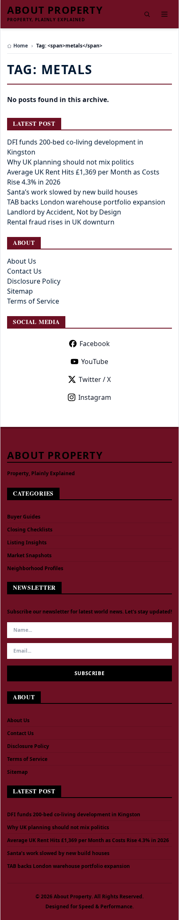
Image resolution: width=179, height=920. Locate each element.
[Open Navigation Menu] (164, 14)
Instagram (94, 397)
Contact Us (24, 271)
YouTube (94, 361)
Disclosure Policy (33, 281)
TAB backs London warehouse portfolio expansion (86, 202)
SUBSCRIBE (89, 673)
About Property (55, 10)
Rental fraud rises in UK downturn (60, 222)
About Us (21, 261)
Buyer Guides (23, 516)
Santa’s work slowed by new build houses (72, 192)
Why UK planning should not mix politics (70, 162)
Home (20, 45)
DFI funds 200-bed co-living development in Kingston (73, 814)
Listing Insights (27, 542)
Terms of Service (33, 301)
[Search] (147, 14)
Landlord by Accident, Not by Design (64, 212)
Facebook (95, 343)
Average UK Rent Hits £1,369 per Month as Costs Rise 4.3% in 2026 (88, 840)
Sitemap (20, 291)
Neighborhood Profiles (35, 568)
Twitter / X (95, 379)
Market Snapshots (29, 555)
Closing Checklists (29, 529)
